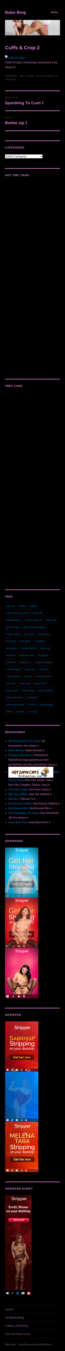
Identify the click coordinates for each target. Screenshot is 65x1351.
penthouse (43, 676)
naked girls (13, 669)
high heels (13, 634)
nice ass (30, 669)
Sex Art (11, 683)
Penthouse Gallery (20, 803)
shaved (32, 697)
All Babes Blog (45, 75)
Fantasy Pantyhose (21, 755)
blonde (38, 613)
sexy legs (28, 690)
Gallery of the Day (16, 1325)
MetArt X (14, 798)
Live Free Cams (18, 789)
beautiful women (17, 613)
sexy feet (40, 683)
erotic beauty (34, 620)
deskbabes (13, 620)
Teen (9, 711)
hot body (44, 634)
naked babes (43, 662)
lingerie (43, 655)
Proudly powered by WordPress (35, 1344)
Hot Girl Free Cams (17, 1334)
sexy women (14, 697)
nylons (28, 676)
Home (9, 1309)
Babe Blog (15, 12)
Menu (54, 12)
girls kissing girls (34, 627)
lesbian (11, 655)
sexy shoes (45, 690)
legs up (45, 648)
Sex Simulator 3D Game (24, 813)
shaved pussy (15, 704)
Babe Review (16, 750)
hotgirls (39, 641)
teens (20, 711)
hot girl (11, 641)
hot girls (25, 641)
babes (33, 606)
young (32, 711)
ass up (10, 606)
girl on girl (13, 627)
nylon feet (13, 676)
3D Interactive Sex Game (24, 741)
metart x (25, 662)
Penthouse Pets (18, 808)
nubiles (44, 669)
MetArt (11, 662)
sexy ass (25, 683)
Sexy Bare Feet (18, 822)
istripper (12, 648)
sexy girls (12, 690)
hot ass (29, 634)
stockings (46, 704)
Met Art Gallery (18, 794)
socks (32, 704)
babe (22, 606)
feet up (51, 620)
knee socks (28, 648)
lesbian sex (27, 655)
